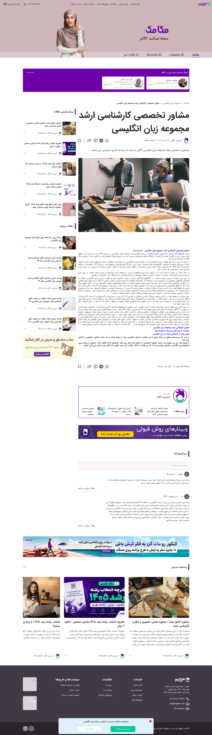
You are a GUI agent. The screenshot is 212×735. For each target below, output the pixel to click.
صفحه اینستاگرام (123, 729)
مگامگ (113, 4)
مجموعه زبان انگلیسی (171, 103)
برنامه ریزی (123, 4)
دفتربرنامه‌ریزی (136, 690)
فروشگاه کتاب (102, 4)
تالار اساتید (135, 4)
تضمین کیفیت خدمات (70, 695)
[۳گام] (205, 4)
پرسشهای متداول (105, 695)
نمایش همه (30, 72)
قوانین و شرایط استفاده (69, 685)
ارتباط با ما (107, 690)
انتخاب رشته (88, 4)
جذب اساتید (75, 4)
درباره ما (108, 685)
